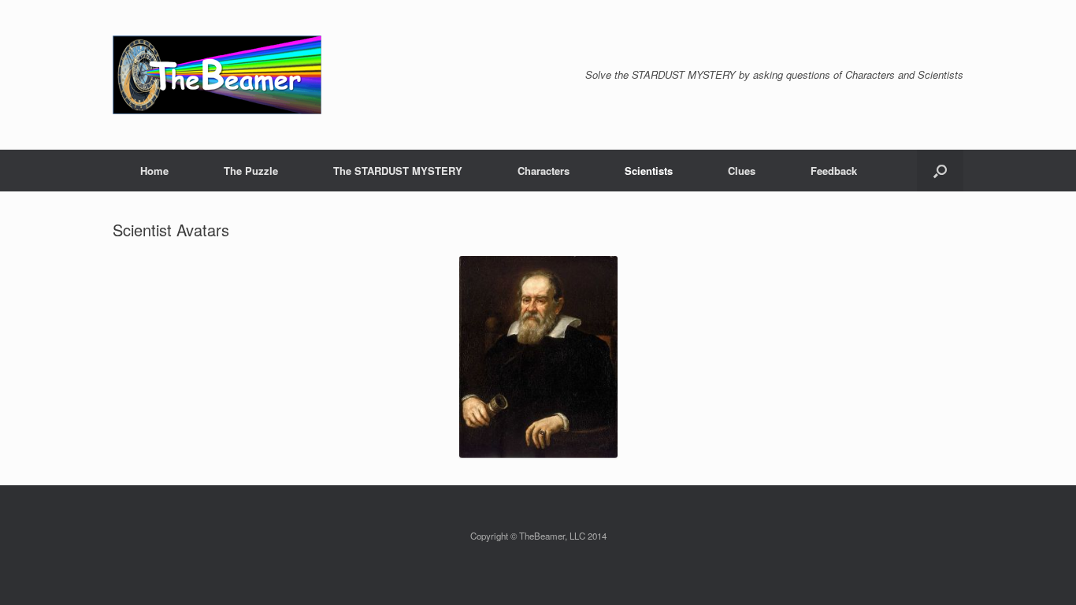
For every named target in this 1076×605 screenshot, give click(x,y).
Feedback (834, 170)
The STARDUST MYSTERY (397, 170)
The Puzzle (251, 170)
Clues (741, 170)
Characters (544, 170)
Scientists (649, 170)
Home (154, 170)
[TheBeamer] (217, 74)
